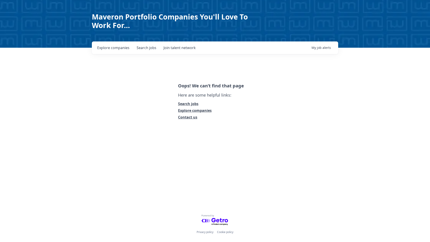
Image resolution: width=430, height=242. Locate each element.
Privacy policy (205, 232)
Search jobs (188, 103)
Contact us (187, 117)
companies (113, 47)
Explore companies (195, 110)
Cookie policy (225, 232)
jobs (146, 47)
